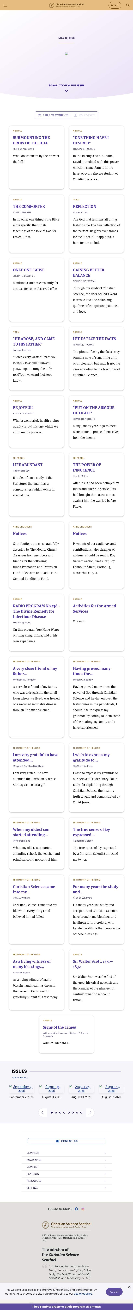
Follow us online (60, 1209)
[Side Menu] (5, 5)
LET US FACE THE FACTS (94, 338)
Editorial (19, 458)
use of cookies (83, 1294)
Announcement (22, 526)
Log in (115, 5)
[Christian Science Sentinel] (66, 5)
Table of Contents (55, 115)
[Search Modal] (128, 5)
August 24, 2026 (81, 1097)
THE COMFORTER (29, 206)
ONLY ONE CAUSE (28, 269)
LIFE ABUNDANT (28, 464)
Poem (76, 199)
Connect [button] (33, 1153)
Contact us (69, 1141)
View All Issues (19, 1077)
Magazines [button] (34, 1160)
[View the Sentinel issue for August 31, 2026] (51, 1089)
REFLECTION (84, 206)
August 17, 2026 (111, 1097)
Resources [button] (34, 1181)
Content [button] (33, 1167)
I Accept (114, 1292)
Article (17, 130)
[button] (42, 1112)
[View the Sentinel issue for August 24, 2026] (81, 1089)
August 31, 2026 (51, 1097)
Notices (20, 533)
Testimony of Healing (27, 661)
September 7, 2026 (22, 1097)
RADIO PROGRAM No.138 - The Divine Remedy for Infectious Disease (36, 611)
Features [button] (33, 1174)
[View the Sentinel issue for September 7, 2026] (21, 1089)
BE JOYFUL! (23, 407)
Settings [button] (32, 1188)
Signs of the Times (59, 1027)
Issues (19, 1071)
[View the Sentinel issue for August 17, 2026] (111, 1089)
